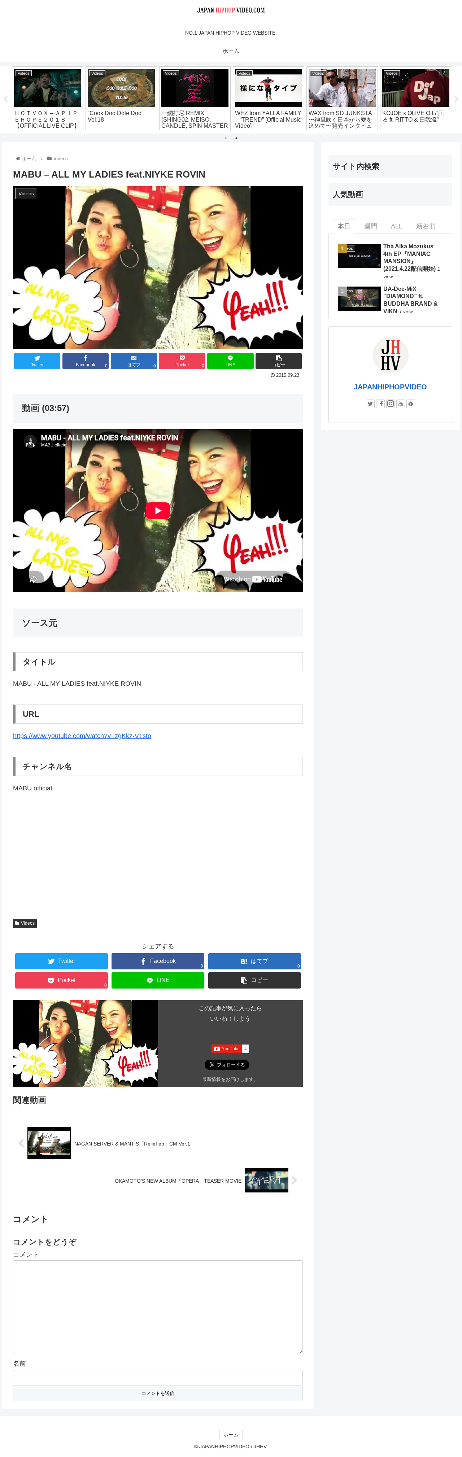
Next (456, 99)
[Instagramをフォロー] (390, 404)
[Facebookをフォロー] (380, 404)
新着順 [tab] (426, 226)
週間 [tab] (370, 226)
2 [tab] (236, 138)
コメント (26, 1254)
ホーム (231, 1435)
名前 (19, 1363)
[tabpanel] (47, 98)
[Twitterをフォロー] (370, 404)
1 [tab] (225, 138)
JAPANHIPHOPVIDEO (390, 387)
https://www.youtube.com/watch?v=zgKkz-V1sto (82, 736)
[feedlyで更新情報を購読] (410, 404)
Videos (28, 923)
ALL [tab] (396, 226)
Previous (5, 99)
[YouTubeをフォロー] (400, 404)
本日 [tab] (343, 226)
